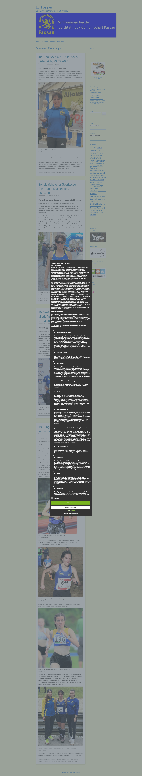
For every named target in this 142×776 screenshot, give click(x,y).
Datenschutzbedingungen (71, 513)
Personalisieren (71, 510)
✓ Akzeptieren (71, 503)
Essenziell (56, 498)
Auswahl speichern (70, 507)
